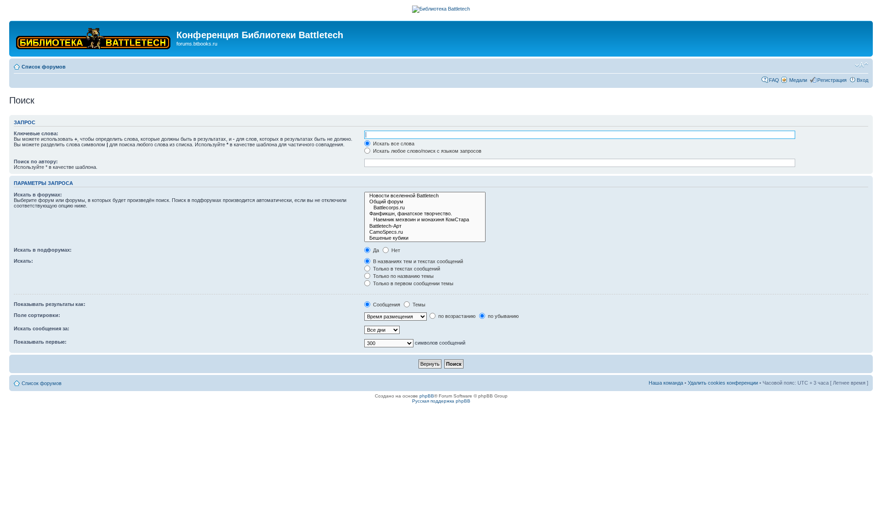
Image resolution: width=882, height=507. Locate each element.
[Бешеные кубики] (425, 238)
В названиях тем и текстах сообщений (417, 261)
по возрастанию (456, 316)
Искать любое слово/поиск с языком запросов (426, 151)
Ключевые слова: (36, 133)
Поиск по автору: (36, 161)
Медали (798, 80)
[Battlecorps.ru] (425, 208)
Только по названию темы (403, 276)
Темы (418, 304)
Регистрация (832, 80)
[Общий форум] (425, 202)
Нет (395, 250)
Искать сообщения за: (41, 328)
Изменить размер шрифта (861, 65)
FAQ (774, 80)
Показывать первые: (40, 342)
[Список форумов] (93, 36)
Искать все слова (393, 143)
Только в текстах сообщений (406, 268)
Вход (862, 80)
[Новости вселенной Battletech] (425, 196)
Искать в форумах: (38, 194)
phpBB (426, 395)
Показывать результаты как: (49, 304)
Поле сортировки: (37, 315)
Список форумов (44, 66)
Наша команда (666, 383)
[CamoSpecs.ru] (425, 232)
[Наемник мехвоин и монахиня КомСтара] (425, 220)
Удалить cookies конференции (723, 383)
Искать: (23, 261)
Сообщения (386, 304)
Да (375, 250)
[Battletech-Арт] (425, 226)
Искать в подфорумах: (43, 250)
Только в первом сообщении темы (412, 283)
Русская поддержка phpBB (441, 400)
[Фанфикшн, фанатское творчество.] (425, 214)
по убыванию (502, 316)
